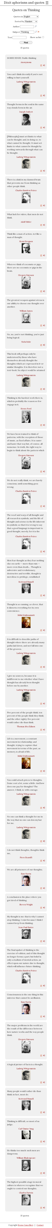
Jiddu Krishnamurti (26, 615)
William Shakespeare (26, 1158)
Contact (40, 1225)
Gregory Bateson (26, 275)
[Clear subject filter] (38, 31)
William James (26, 311)
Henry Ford (26, 408)
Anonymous (26, 62)
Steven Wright (26, 904)
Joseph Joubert (26, 112)
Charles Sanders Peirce (26, 190)
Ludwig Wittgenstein (26, 82)
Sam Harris (26, 874)
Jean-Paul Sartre (26, 927)
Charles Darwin (26, 1193)
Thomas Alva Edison (26, 726)
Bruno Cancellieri (25, 1225)
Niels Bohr (26, 342)
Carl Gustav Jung (26, 1129)
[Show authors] (36, 26)
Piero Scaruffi (26, 857)
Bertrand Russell (26, 582)
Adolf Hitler (26, 222)
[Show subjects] (36, 32)
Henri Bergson (26, 241)
